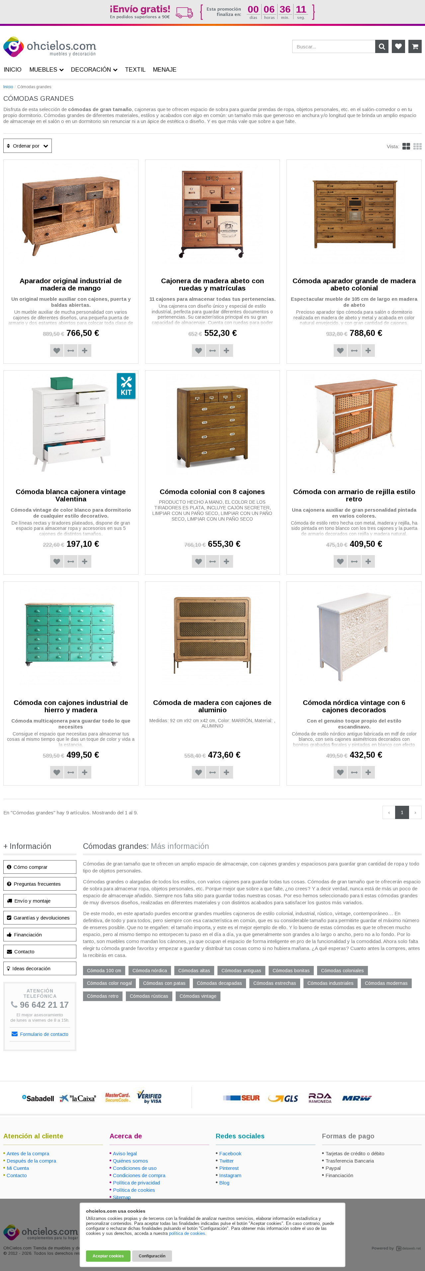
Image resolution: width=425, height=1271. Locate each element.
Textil (135, 69)
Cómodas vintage (198, 996)
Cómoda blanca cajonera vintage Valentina (71, 495)
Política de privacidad (136, 1182)
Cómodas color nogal (109, 983)
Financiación (27, 934)
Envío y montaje (31, 901)
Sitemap (122, 1197)
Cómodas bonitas (291, 970)
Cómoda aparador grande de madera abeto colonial (354, 284)
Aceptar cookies (108, 1256)
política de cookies (187, 1233)
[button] (417, 146)
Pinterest (229, 1168)
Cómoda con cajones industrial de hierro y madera (71, 706)
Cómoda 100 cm (104, 970)
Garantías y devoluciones (41, 918)
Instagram (230, 1175)
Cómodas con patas (164, 983)
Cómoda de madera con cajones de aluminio (212, 706)
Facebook (230, 1153)
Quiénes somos (130, 1161)
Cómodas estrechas (274, 983)
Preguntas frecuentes (36, 884)
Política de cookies (134, 1190)
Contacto (24, 951)
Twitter (226, 1161)
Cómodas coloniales (342, 970)
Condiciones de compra (139, 1175)
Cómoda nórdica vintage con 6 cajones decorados (354, 706)
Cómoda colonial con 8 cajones (212, 491)
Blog (224, 1182)
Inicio (8, 87)
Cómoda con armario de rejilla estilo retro (354, 495)
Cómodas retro (103, 996)
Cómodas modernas (386, 983)
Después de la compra (31, 1161)
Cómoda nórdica (149, 970)
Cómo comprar (29, 867)
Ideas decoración (30, 968)
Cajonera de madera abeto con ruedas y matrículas (212, 284)
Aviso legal (125, 1153)
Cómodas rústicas (149, 996)
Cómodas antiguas (241, 970)
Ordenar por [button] (26, 146)
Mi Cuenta (18, 1168)
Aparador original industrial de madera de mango (71, 284)
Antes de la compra (28, 1153)
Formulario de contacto (43, 1034)
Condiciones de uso (135, 1168)
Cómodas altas (194, 970)
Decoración (91, 69)
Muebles (43, 69)
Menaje (165, 69)
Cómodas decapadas (219, 983)
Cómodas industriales (330, 983)
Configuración (152, 1256)
